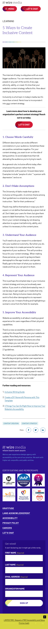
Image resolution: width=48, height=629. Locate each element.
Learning (8, 21)
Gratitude (8, 508)
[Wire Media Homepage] (24, 2)
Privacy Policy (11, 523)
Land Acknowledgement (16, 513)
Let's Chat (32, 9)
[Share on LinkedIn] (42, 430)
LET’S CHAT (24, 124)
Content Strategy (29, 423)
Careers (7, 528)
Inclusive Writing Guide (15, 392)
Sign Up (24, 603)
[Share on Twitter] (35, 430)
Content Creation (11, 423)
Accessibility (10, 518)
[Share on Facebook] (28, 430)
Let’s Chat (8, 533)
